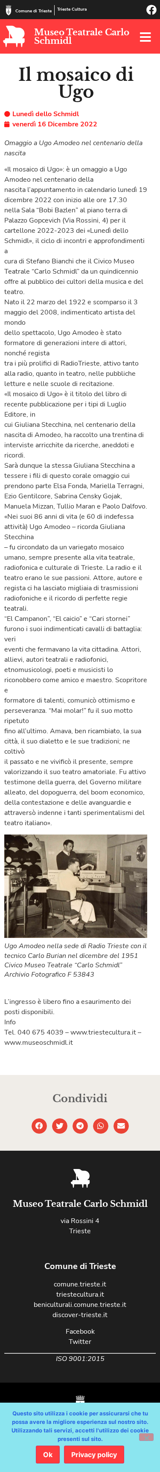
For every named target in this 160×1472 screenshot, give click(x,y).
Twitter (80, 1341)
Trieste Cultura (72, 9)
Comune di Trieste (33, 11)
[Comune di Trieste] (8, 10)
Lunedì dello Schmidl (45, 114)
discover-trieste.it (80, 1315)
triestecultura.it (80, 1294)
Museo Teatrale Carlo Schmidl (81, 36)
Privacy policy (94, 1454)
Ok (47, 1454)
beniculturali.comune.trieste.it (80, 1304)
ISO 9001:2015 (80, 1358)
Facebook (80, 1331)
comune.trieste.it (80, 1284)
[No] (146, 1437)
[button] (39, 1126)
